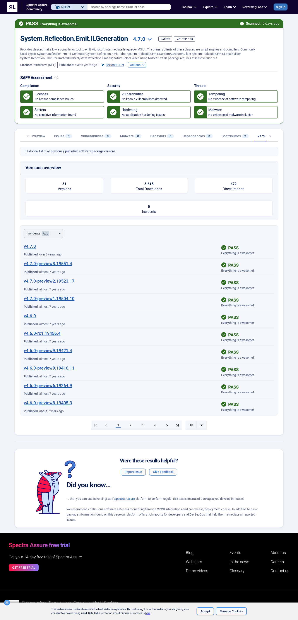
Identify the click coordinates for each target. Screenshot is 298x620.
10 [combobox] (191, 425)
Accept (205, 611)
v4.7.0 (30, 246)
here (147, 613)
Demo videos (197, 570)
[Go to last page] (177, 425)
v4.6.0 (30, 315)
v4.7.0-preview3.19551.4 (48, 263)
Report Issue (133, 472)
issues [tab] (62, 136)
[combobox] (129, 7)
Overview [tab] (38, 136)
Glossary (237, 570)
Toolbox (186, 7)
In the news (239, 561)
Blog (190, 552)
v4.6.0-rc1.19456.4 (42, 333)
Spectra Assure (124, 498)
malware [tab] (129, 136)
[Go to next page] (167, 425)
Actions (135, 65)
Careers (277, 561)
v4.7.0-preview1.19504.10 (49, 298)
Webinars (194, 561)
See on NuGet (115, 65)
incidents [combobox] (37, 233)
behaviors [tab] (160, 136)
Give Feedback (163, 472)
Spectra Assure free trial (39, 545)
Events (235, 552)
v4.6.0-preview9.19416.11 (49, 368)
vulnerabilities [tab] (95, 136)
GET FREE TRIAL (23, 567)
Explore (208, 7)
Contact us (280, 570)
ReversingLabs (252, 7)
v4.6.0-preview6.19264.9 (48, 385)
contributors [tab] (233, 136)
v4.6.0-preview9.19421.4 (48, 350)
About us (278, 552)
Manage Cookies (231, 611)
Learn (228, 7)
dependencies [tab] (196, 136)
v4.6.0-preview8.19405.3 (48, 402)
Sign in (280, 7)
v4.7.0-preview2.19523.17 (49, 281)
